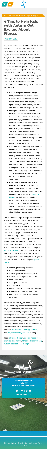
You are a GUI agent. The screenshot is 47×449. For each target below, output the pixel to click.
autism (7, 343)
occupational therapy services (24, 329)
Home (6, 15)
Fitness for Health (11, 250)
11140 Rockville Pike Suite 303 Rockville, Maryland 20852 (23, 382)
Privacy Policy (37, 443)
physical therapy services (18, 332)
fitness (25, 341)
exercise (7, 341)
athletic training (35, 341)
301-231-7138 (23, 391)
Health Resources (17, 15)
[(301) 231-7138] (4, 4)
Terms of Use (23, 445)
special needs (30, 338)
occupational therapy (20, 343)
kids (38, 338)
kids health (16, 341)
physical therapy (16, 338)
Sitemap (28, 443)
